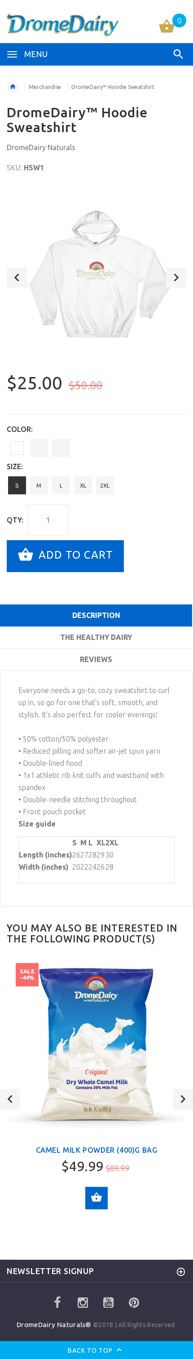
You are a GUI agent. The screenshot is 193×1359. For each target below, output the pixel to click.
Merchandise (45, 87)
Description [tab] (96, 615)
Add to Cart (74, 555)
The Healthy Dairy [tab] (96, 637)
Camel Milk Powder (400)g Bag (97, 1150)
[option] (96, 277)
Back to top (91, 1350)
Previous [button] (17, 277)
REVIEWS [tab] (96, 659)
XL (83, 485)
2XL (105, 485)
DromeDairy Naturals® (55, 1324)
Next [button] (176, 277)
